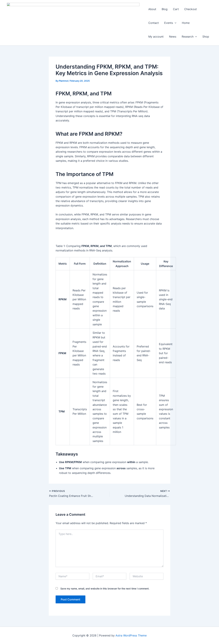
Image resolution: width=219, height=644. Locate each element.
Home (186, 23)
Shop (205, 36)
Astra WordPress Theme (131, 635)
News (172, 36)
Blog (165, 9)
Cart (176, 9)
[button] (174, 23)
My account (156, 36)
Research (188, 36)
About (152, 9)
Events (168, 23)
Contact (153, 23)
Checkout (190, 9)
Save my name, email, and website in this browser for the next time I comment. (104, 588)
